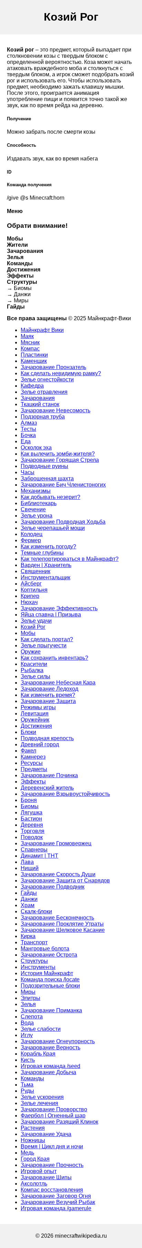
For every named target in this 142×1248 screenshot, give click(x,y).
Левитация (35, 713)
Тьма (27, 1085)
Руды (27, 1091)
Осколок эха (36, 447)
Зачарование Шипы (46, 1177)
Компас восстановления (52, 1190)
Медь (27, 1153)
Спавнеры (34, 850)
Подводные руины (44, 466)
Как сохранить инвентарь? (54, 658)
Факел (28, 751)
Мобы (28, 633)
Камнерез (33, 757)
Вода (27, 1023)
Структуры (34, 961)
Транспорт (34, 942)
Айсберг (31, 584)
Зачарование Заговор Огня (56, 1196)
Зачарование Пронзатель (53, 367)
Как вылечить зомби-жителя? (58, 454)
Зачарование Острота (49, 955)
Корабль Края (38, 1054)
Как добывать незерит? (50, 497)
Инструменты (38, 967)
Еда (26, 441)
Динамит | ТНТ (39, 856)
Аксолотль (34, 1183)
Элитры (30, 998)
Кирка (28, 936)
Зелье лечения (39, 1103)
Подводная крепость (47, 738)
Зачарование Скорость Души (58, 874)
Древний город (40, 744)
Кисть (28, 1060)
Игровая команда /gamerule (56, 1208)
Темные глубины (42, 553)
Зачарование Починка (49, 775)
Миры (28, 992)
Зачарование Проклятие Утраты (62, 924)
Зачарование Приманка (51, 1010)
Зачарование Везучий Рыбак (58, 1202)
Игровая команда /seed (50, 1066)
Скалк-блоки (36, 911)
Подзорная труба (43, 417)
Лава (27, 862)
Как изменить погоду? (48, 546)
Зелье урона (36, 516)
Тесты (28, 429)
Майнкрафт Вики (42, 330)
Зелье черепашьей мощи (53, 528)
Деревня (32, 825)
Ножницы (33, 1140)
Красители (34, 664)
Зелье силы (35, 676)
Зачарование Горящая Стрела (60, 460)
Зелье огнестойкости (47, 379)
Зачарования (38, 398)
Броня (29, 800)
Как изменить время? (48, 695)
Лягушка (31, 812)
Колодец (31, 534)
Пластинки (34, 355)
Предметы (34, 769)
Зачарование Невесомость (55, 410)
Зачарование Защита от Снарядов (65, 880)
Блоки (28, 732)
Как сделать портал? (47, 639)
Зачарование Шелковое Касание (63, 930)
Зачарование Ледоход (49, 689)
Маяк (27, 336)
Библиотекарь (39, 503)
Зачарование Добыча (48, 1072)
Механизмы (36, 491)
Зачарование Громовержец (56, 843)
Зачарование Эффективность (59, 608)
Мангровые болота (45, 948)
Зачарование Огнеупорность (58, 1041)
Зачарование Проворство (54, 1109)
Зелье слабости (41, 1029)
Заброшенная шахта (47, 478)
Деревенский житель (47, 788)
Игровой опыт (39, 1171)
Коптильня (34, 590)
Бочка (28, 435)
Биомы (30, 806)
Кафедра (32, 386)
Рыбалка (32, 670)
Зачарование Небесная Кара (58, 683)
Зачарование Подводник (52, 887)
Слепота (32, 1016)
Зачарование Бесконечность (57, 918)
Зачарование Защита (48, 701)
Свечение (33, 509)
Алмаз (29, 423)
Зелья (28, 1004)
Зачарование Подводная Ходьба (63, 522)
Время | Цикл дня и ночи (52, 1146)
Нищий (30, 868)
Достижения (36, 726)
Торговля (32, 831)
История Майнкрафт (47, 973)
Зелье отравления (44, 392)
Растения (33, 1128)
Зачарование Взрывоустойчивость (65, 794)
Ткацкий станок (40, 404)
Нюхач (29, 602)
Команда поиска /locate (50, 979)
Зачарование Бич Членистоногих (63, 485)
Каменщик (34, 361)
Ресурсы (32, 763)
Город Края (35, 1159)
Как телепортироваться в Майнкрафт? (70, 559)
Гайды (29, 893)
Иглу (27, 1035)
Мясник (30, 342)
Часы (27, 472)
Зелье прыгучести (44, 645)
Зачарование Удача (46, 1134)
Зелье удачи (36, 621)
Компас (30, 349)
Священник (35, 571)
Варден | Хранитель (46, 565)
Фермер (31, 540)
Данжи (29, 899)
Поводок (32, 837)
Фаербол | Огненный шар (53, 1115)
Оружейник (35, 720)
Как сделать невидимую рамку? (61, 373)
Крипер (30, 596)
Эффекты (33, 781)
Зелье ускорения (42, 1097)
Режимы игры (38, 707)
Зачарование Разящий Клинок (59, 1122)
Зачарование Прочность (52, 1165)
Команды (32, 1078)
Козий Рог (33, 627)
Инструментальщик (45, 577)
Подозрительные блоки (50, 986)
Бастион (31, 819)
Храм (27, 905)
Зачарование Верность (50, 1047)
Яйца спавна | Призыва (51, 614)
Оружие (31, 652)
